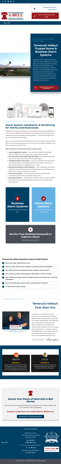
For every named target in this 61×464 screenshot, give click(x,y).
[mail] (13, 1)
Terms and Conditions (34, 450)
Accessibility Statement (30, 452)
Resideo (51, 314)
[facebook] (2, 1)
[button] (30, 263)
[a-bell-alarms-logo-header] (12, 12)
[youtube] (8, 1)
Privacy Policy (25, 450)
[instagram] (5, 1)
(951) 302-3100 (31, 440)
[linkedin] (10, 1)
